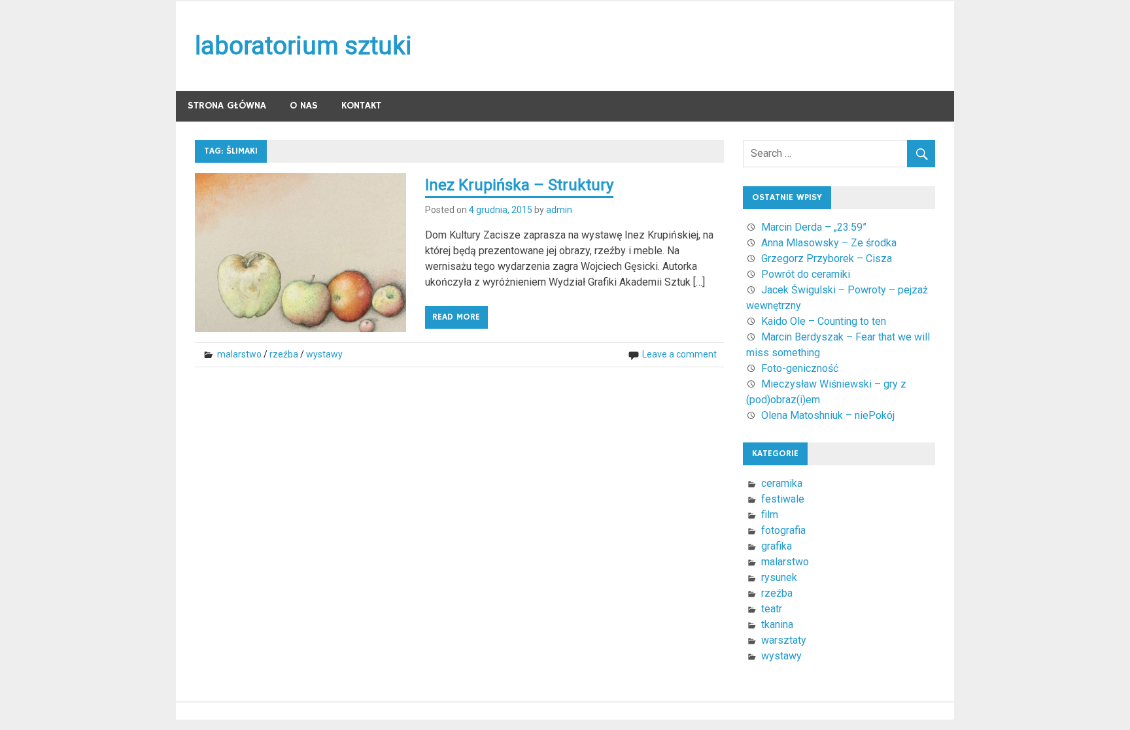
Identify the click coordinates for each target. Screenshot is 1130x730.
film (769, 514)
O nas (304, 105)
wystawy (324, 354)
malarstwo (239, 354)
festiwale (782, 499)
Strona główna (227, 105)
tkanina (777, 624)
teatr (771, 609)
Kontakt (361, 105)
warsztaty (783, 640)
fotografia (783, 530)
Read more (456, 317)
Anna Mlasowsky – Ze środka (829, 243)
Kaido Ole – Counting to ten (823, 321)
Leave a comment (679, 354)
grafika (776, 546)
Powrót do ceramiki (805, 274)
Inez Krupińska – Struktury (519, 185)
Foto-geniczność (799, 368)
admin (559, 210)
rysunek (779, 577)
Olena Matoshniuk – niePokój (828, 415)
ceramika (781, 483)
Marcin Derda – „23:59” (813, 227)
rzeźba (283, 354)
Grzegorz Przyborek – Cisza (826, 258)
